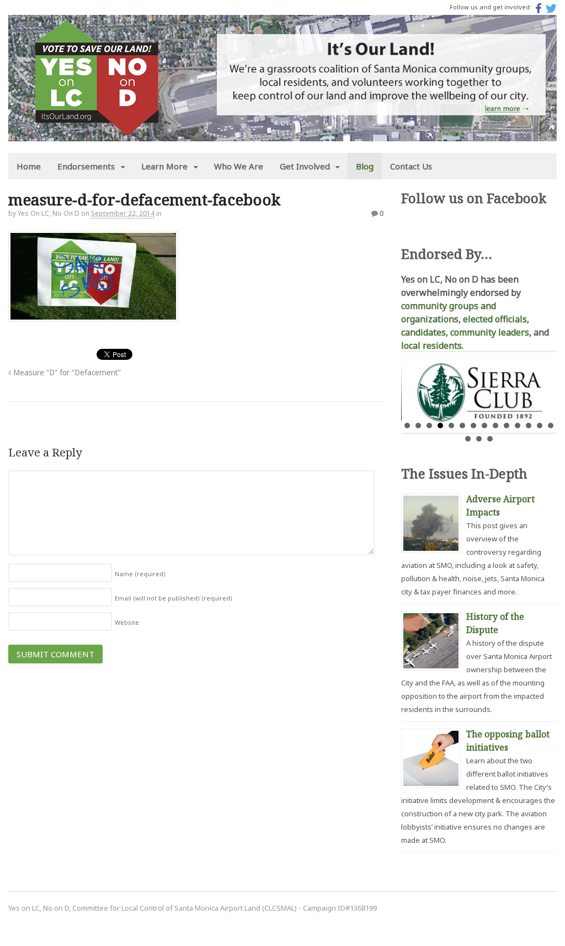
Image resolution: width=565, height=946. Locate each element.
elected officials (495, 319)
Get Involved (305, 166)
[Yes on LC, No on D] (96, 129)
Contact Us (411, 166)
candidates (423, 332)
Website (127, 622)
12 (528, 425)
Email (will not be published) (173, 598)
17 (490, 439)
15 (468, 439)
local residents (431, 345)
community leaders (489, 332)
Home (29, 166)
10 (506, 425)
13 (539, 425)
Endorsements (86, 166)
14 (550, 425)
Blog (365, 166)
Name (140, 574)
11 (517, 425)
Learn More (164, 166)
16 (479, 439)
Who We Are (238, 166)
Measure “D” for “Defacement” (66, 373)
